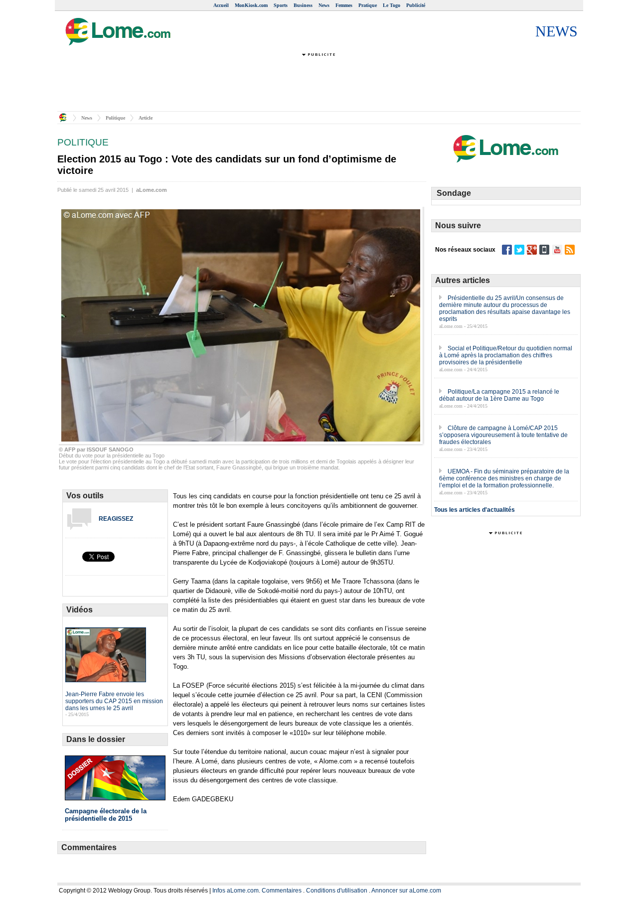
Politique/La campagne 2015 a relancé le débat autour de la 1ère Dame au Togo (499, 395)
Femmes (343, 5)
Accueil (221, 5)
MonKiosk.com (251, 5)
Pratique (367, 5)
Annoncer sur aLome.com (406, 890)
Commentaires (282, 890)
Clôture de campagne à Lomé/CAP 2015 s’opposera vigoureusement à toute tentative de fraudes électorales (503, 435)
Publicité (415, 5)
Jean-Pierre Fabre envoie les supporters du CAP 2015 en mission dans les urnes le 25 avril (114, 701)
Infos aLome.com (235, 890)
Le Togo (391, 5)
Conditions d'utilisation (336, 890)
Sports (281, 5)
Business (303, 5)
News (324, 5)
